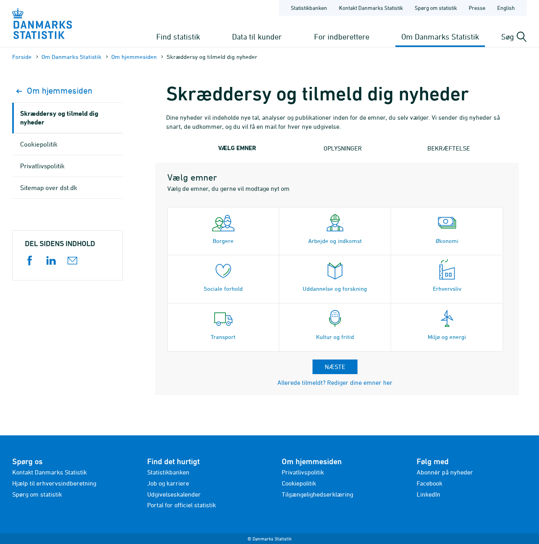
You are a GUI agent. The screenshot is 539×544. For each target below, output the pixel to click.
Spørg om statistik (436, 7)
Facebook (429, 483)
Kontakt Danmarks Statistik (371, 7)
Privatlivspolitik (42, 166)
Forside (22, 56)
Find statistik (178, 36)
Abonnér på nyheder (445, 472)
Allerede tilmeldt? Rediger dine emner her (335, 382)
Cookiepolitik (39, 144)
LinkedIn (428, 494)
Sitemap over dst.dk (48, 188)
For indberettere (341, 36)
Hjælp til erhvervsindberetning (54, 483)
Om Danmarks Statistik (440, 36)
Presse (477, 7)
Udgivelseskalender (174, 494)
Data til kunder (257, 36)
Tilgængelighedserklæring (317, 494)
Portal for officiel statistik (181, 504)
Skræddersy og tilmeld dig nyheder (59, 117)
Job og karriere (168, 483)
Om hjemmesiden (134, 56)
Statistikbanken (309, 7)
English (506, 7)
